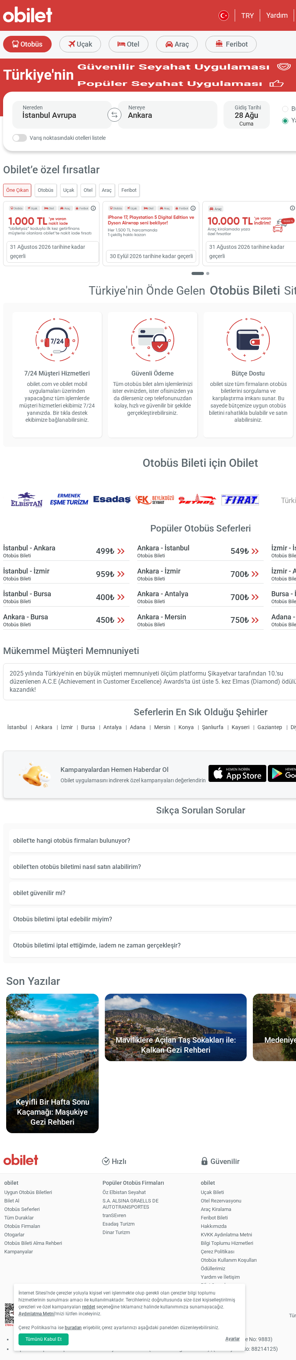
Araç (181, 44)
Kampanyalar (18, 1251)
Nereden (33, 107)
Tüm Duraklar (19, 1218)
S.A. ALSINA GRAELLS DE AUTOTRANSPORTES (130, 1204)
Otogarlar (14, 1235)
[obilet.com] (46, 21)
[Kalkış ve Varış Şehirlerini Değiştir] (114, 115)
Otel (132, 44)
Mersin (162, 727)
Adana (138, 727)
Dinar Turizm (116, 1232)
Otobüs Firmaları (22, 1226)
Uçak (83, 44)
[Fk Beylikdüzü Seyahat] (155, 505)
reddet (88, 1307)
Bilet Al (11, 1201)
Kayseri (240, 727)
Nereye (136, 107)
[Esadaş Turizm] (112, 505)
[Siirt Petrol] (197, 505)
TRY (247, 16)
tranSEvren (114, 1215)
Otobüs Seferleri (22, 1209)
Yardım (277, 15)
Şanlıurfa (213, 727)
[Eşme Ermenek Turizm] (69, 505)
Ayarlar (232, 1339)
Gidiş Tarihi (248, 107)
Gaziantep (269, 727)
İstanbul (17, 727)
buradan (73, 1327)
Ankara (43, 727)
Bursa (88, 727)
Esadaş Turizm (119, 1224)
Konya (186, 727)
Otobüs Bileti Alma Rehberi (33, 1243)
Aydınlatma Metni (36, 1313)
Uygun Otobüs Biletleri (28, 1192)
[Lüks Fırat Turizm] (240, 505)
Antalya (112, 727)
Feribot (236, 44)
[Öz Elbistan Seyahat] (26, 505)
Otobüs (30, 44)
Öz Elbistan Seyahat (124, 1192)
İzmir (67, 727)
